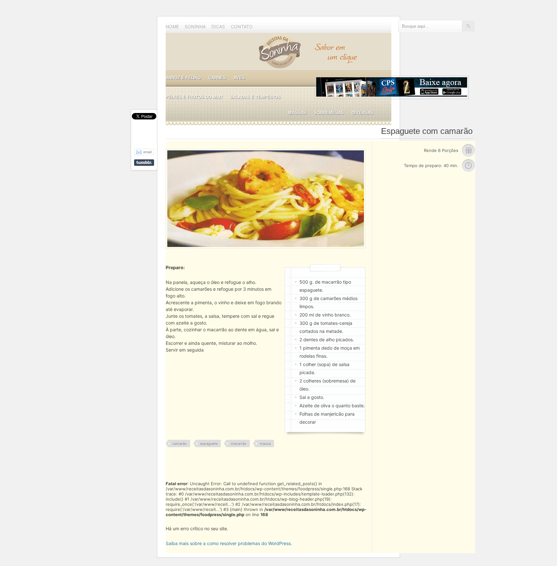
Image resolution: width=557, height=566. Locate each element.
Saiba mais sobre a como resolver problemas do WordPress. (229, 543)
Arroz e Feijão (183, 77)
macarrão (239, 443)
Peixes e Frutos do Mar (194, 97)
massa (265, 443)
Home (172, 26)
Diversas (362, 112)
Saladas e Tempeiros (255, 97)
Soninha (195, 26)
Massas (297, 112)
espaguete (209, 443)
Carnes (217, 77)
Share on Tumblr (144, 162)
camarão (179, 443)
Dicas (218, 26)
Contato (242, 26)
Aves (239, 77)
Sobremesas (329, 112)
